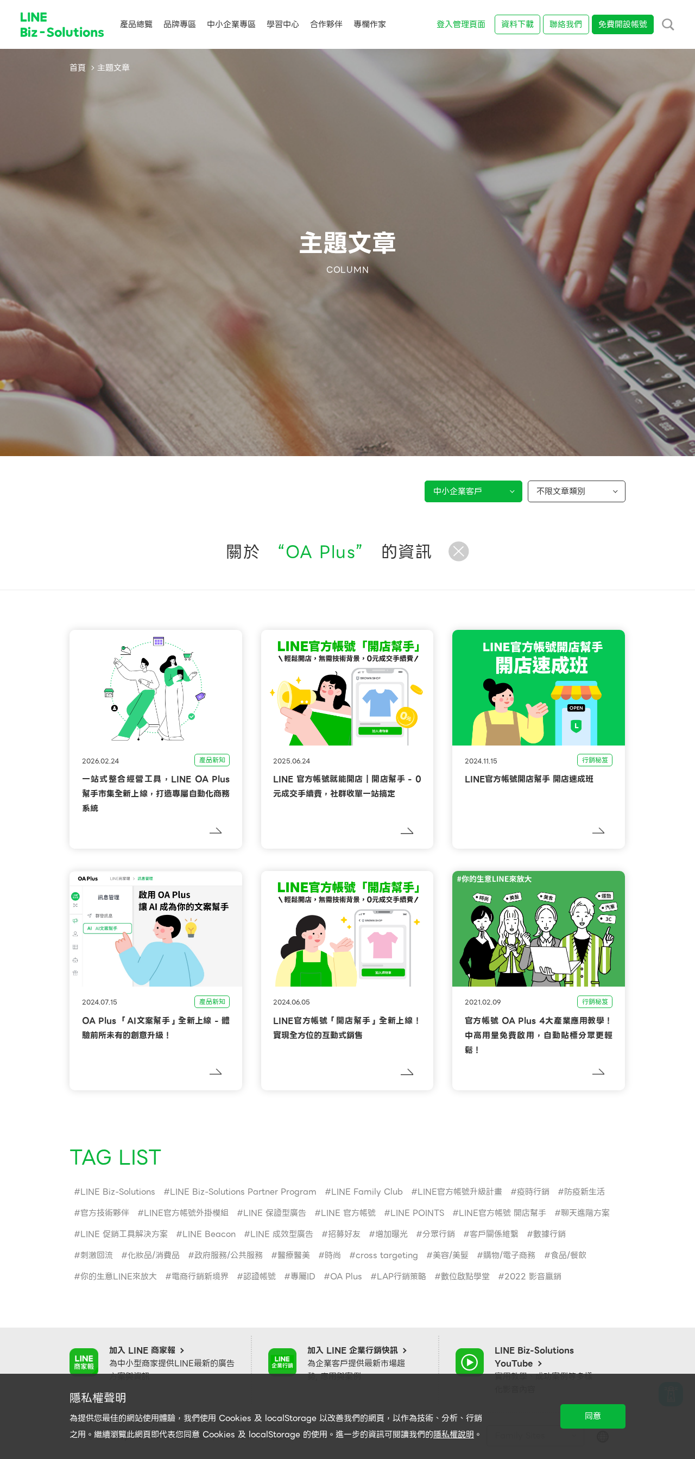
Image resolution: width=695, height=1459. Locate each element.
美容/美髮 (451, 1255)
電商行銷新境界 (200, 1276)
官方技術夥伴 (104, 1213)
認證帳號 (259, 1276)
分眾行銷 (438, 1234)
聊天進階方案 (585, 1213)
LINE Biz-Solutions (117, 1191)
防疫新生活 (584, 1191)
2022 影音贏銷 (532, 1276)
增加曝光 (391, 1234)
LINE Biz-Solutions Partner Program (243, 1191)
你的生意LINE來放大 (118, 1276)
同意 (593, 1416)
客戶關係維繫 (494, 1234)
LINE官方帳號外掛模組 (186, 1213)
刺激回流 (96, 1255)
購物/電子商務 (509, 1255)
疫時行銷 (533, 1191)
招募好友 (344, 1234)
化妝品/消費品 (154, 1255)
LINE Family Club (367, 1191)
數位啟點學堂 (465, 1276)
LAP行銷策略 (401, 1276)
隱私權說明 (453, 1434)
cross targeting (387, 1255)
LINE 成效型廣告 (281, 1234)
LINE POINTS (417, 1213)
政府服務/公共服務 (228, 1255)
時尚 (333, 1255)
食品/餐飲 (568, 1255)
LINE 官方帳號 (348, 1213)
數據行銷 (549, 1234)
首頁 (78, 67)
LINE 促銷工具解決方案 (124, 1234)
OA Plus (346, 1276)
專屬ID (302, 1276)
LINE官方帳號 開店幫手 (502, 1213)
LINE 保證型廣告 (274, 1213)
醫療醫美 (293, 1255)
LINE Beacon (209, 1234)
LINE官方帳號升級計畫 (460, 1191)
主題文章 (113, 67)
